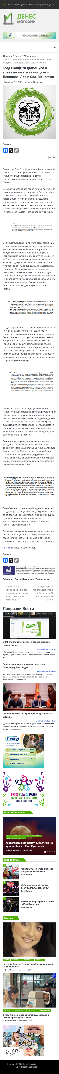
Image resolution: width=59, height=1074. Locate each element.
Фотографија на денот (16, 838)
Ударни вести (42, 579)
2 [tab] (47, 851)
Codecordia (34, 1067)
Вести (18, 579)
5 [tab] (54, 851)
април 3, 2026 (27, 850)
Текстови (39, 960)
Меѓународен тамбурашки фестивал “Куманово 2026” (35, 870)
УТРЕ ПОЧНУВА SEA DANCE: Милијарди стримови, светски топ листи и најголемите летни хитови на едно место (38, 905)
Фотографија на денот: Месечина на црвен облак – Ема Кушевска (29, 844)
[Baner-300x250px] (23, 805)
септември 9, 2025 (25, 1021)
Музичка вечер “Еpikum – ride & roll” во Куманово (37, 886)
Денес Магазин (13, 850)
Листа (6, 548)
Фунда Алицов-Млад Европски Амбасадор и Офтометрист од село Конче (26, 1016)
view (53, 649)
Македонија (28, 579)
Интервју (15, 960)
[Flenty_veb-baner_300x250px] (23, 767)
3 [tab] (49, 851)
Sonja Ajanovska (35, 82)
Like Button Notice (43, 649)
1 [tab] (45, 852)
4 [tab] (52, 851)
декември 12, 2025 (25, 970)
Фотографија (36, 836)
